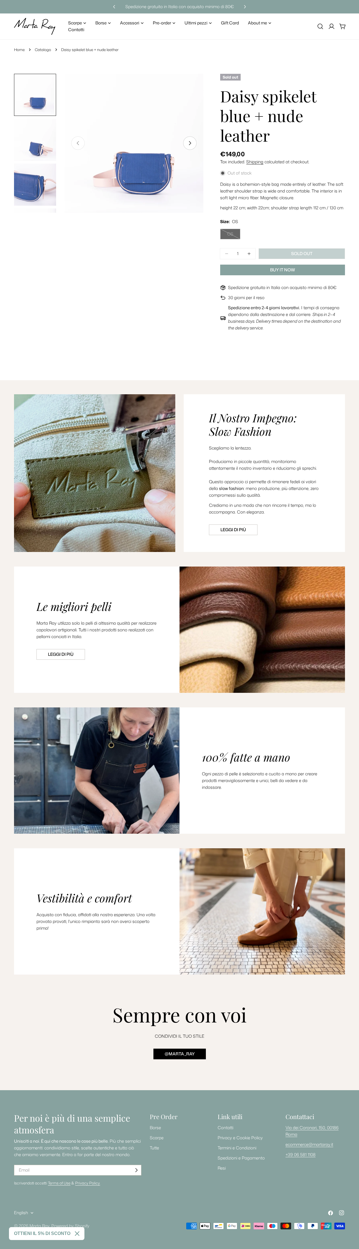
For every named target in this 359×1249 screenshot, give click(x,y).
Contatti (225, 1128)
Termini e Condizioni (237, 1148)
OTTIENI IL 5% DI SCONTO (42, 1233)
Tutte (154, 1148)
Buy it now (282, 270)
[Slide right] (190, 143)
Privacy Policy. (87, 1183)
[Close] (77, 1233)
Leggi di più (233, 530)
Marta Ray (39, 1226)
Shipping (254, 162)
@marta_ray (180, 1054)
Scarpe (157, 1138)
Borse (155, 1128)
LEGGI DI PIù (60, 654)
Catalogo (43, 49)
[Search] (320, 26)
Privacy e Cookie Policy (240, 1138)
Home (19, 49)
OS (233, 235)
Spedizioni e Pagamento (241, 1158)
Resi (222, 1168)
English (21, 1213)
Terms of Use (59, 1183)
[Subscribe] (136, 1170)
